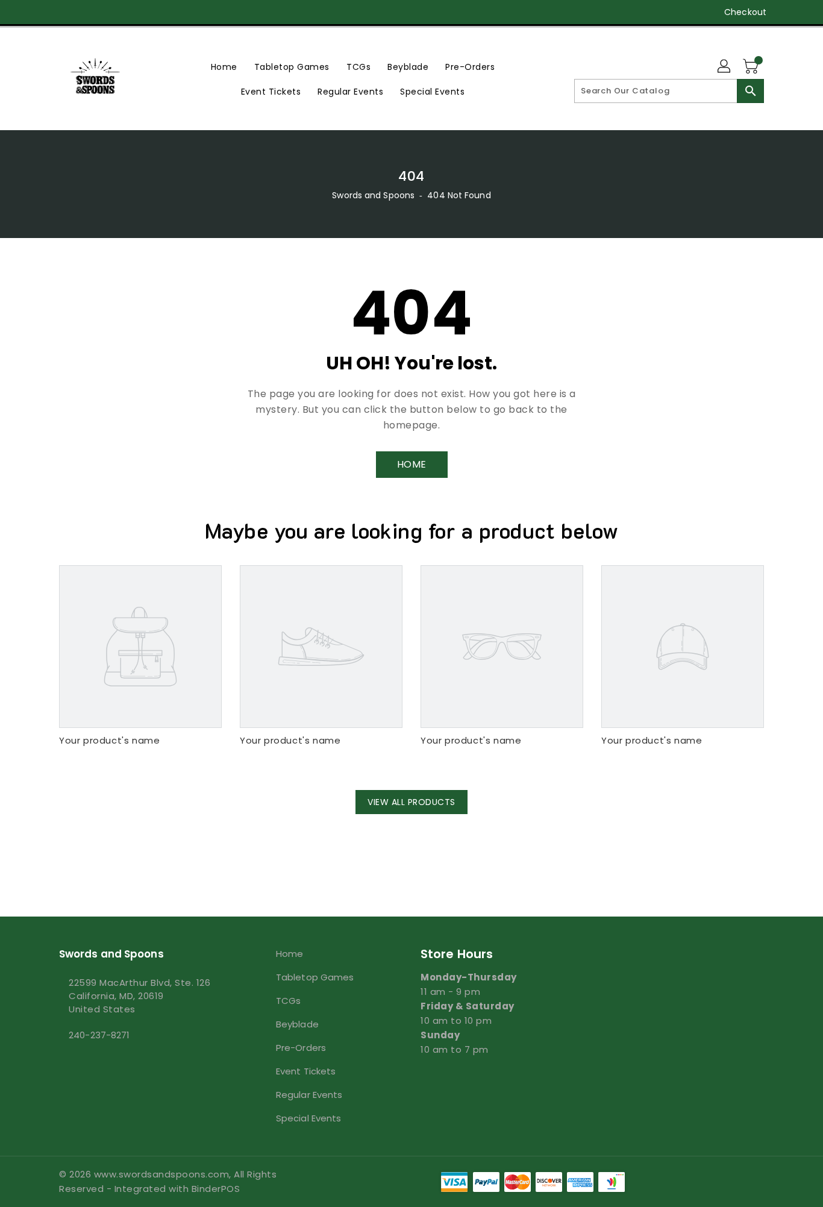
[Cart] (752, 67)
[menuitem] (224, 66)
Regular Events (309, 1094)
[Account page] (725, 67)
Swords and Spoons (373, 195)
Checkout (745, 12)
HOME (412, 464)
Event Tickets (306, 1071)
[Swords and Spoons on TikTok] (157, 12)
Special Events (308, 1118)
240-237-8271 (99, 1035)
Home (289, 953)
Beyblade (297, 1024)
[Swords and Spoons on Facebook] (42, 12)
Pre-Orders (301, 1047)
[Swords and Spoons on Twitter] (65, 12)
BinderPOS (216, 1188)
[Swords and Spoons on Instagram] (88, 12)
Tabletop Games (315, 977)
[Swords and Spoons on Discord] (111, 12)
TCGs (288, 1000)
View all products (411, 802)
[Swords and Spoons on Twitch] (134, 12)
